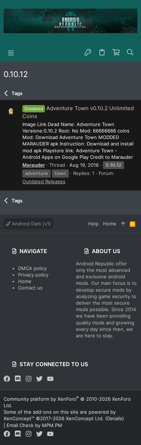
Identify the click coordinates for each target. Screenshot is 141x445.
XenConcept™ (19, 418)
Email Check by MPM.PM (34, 425)
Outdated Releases (43, 181)
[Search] (130, 52)
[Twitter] (39, 379)
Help (93, 223)
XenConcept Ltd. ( (86, 418)
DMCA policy (32, 268)
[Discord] (17, 379)
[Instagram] (28, 379)
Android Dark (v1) (30, 223)
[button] (11, 52)
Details (114, 418)
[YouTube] (50, 379)
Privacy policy (33, 275)
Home (24, 281)
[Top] (123, 223)
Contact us (30, 288)
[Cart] (116, 53)
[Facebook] (7, 379)
